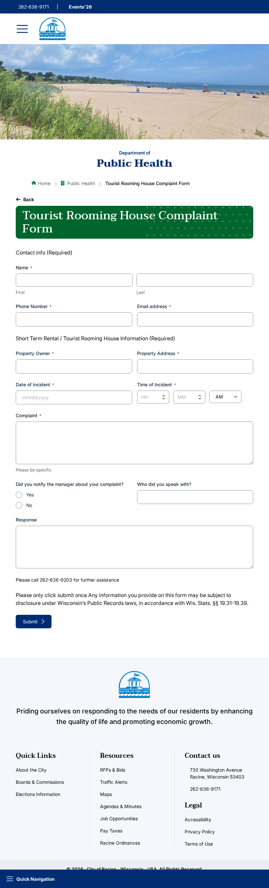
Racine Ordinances (120, 843)
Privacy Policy (200, 831)
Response (26, 519)
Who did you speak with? (164, 484)
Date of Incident (35, 384)
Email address (154, 306)
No (29, 505)
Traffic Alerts (113, 782)
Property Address (158, 353)
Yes (30, 494)
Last (140, 292)
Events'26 (80, 7)
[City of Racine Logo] (52, 28)
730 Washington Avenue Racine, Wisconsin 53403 (217, 773)
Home (44, 183)
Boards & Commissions (40, 782)
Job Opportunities (119, 818)
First (20, 292)
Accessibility (198, 819)
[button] (25, 199)
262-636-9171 (33, 7)
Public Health (81, 183)
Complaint (28, 415)
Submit (30, 621)
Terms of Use (199, 844)
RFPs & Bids (112, 770)
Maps (106, 794)
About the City (31, 770)
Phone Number (34, 306)
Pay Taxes (111, 830)
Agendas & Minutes (120, 806)
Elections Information (38, 794)
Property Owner (35, 353)
